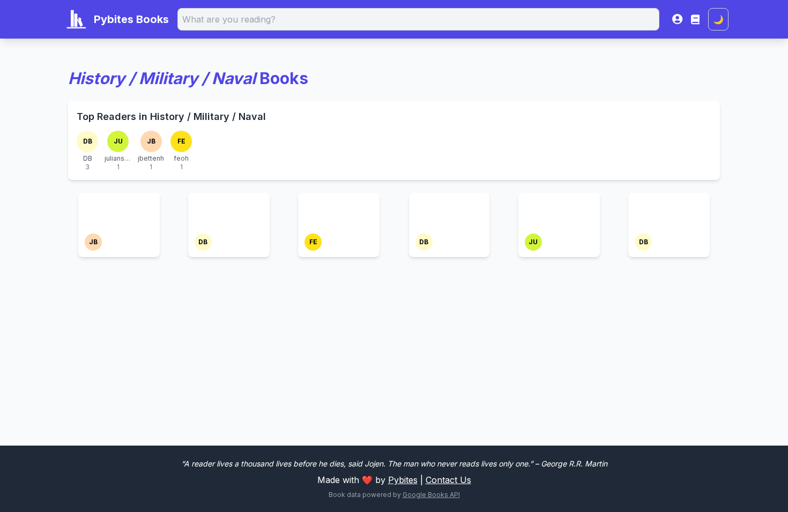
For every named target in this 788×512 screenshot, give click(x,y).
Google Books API (431, 495)
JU (118, 141)
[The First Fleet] (449, 205)
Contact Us (448, 480)
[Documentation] (695, 19)
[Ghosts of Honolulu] (119, 212)
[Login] (677, 19)
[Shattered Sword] (338, 212)
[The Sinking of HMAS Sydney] (559, 212)
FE (181, 141)
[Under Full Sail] (669, 205)
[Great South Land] (229, 212)
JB (151, 141)
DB (87, 141)
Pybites (403, 480)
